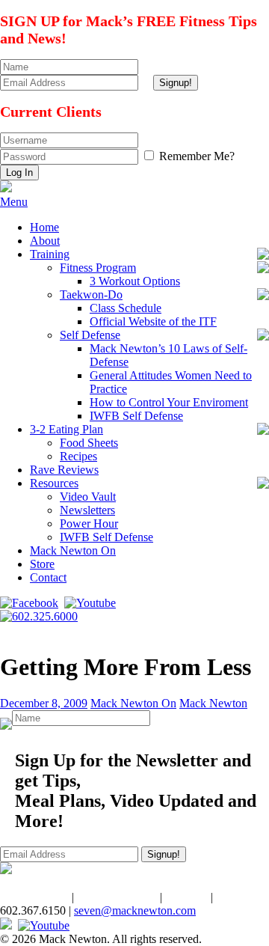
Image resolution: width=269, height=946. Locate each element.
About (45, 240)
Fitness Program (98, 267)
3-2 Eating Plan (66, 429)
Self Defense (90, 335)
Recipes (78, 456)
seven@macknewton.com (135, 910)
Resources (54, 483)
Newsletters (87, 510)
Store (42, 564)
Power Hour (89, 523)
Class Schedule (125, 308)
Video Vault (88, 496)
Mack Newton (213, 703)
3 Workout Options (135, 281)
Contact (48, 577)
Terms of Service (117, 897)
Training (49, 254)
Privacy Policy (34, 897)
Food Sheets (89, 442)
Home (44, 227)
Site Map (186, 897)
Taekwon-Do (91, 294)
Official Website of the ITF (153, 321)
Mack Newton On (73, 550)
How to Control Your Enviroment (169, 402)
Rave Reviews (64, 469)
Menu (14, 201)
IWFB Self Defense (136, 415)
